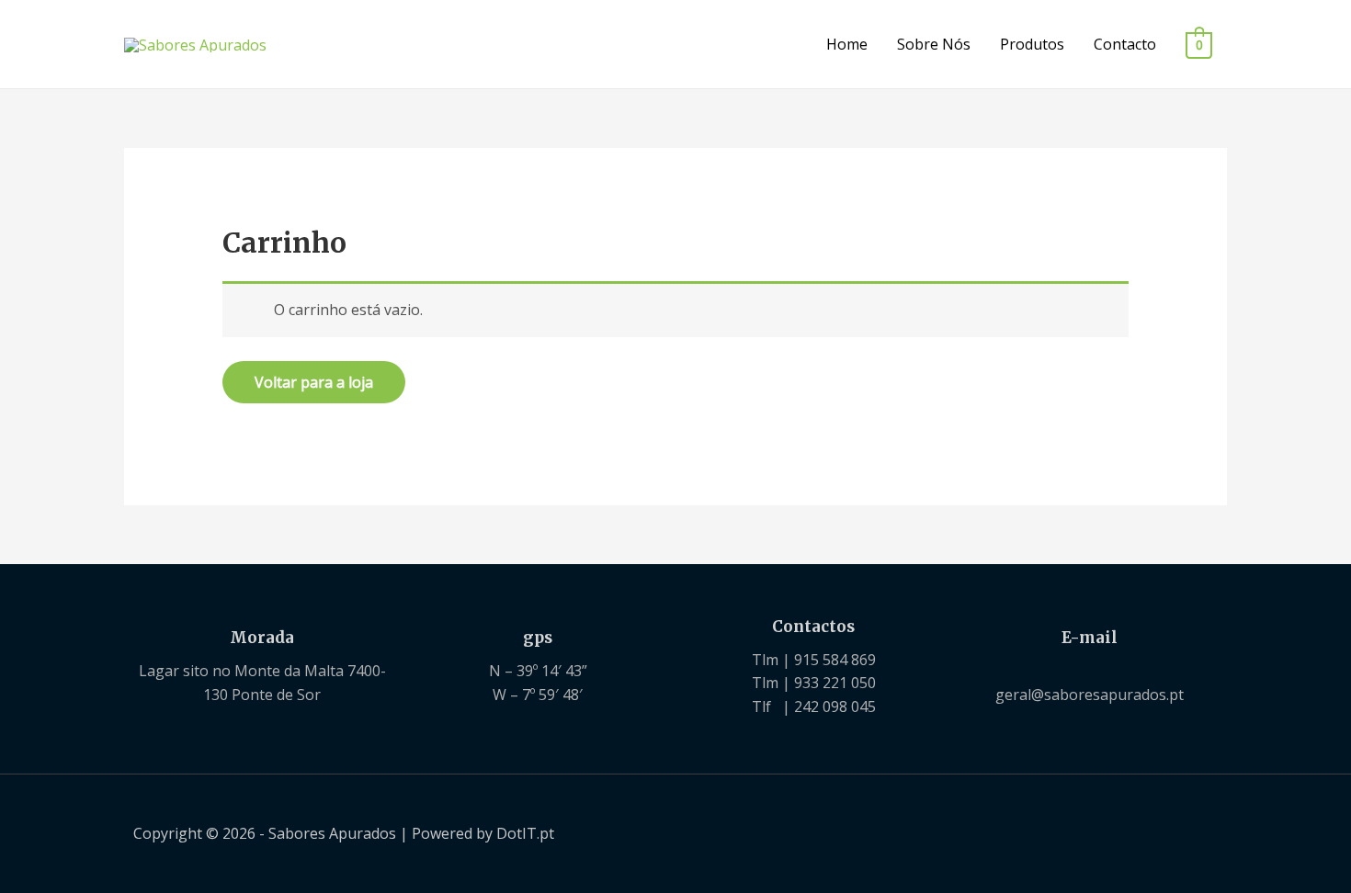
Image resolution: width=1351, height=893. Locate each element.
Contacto (1125, 44)
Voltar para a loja (314, 382)
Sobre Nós (934, 44)
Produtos (1032, 44)
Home (847, 44)
